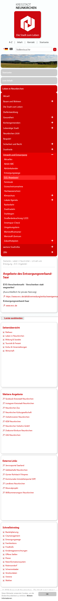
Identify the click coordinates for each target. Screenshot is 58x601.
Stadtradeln (9, 209)
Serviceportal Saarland (14, 465)
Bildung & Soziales (13, 340)
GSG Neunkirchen (12, 435)
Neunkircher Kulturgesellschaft (18, 412)
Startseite (44, 42)
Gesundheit (8, 117)
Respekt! (7, 139)
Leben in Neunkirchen (13, 88)
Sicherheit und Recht (12, 144)
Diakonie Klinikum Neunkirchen (18, 430)
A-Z (10, 42)
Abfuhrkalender (11, 168)
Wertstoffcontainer (12, 232)
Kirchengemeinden (11, 123)
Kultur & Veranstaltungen (16, 347)
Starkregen (9, 214)
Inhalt (20, 42)
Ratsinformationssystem (15, 562)
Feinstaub (8, 182)
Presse (8, 558)
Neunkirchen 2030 (11, 133)
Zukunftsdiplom (11, 241)
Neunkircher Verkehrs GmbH (17, 426)
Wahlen (8, 580)
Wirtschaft (9, 351)
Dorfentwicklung (10, 112)
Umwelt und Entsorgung (15, 155)
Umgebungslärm (11, 227)
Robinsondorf (11, 565)
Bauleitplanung (11, 532)
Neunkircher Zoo (12, 408)
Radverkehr (9, 204)
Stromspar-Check (12, 223)
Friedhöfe (9, 547)
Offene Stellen (11, 554)
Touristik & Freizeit (13, 343)
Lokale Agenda (11, 200)
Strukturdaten (11, 573)
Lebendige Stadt (11, 128)
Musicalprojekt (11, 488)
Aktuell (6, 96)
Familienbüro (11, 543)
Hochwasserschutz (12, 191)
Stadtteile (7, 149)
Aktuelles (8, 159)
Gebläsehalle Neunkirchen (16, 470)
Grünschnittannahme (13, 186)
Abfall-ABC (9, 164)
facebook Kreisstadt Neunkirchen (19, 399)
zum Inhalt (7, 80)
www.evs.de (11, 305)
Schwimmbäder (12, 569)
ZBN (5, 252)
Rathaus (8, 332)
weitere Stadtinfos (11, 247)
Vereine (8, 577)
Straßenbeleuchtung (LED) (16, 218)
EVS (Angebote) (11, 177)
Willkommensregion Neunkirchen (19, 493)
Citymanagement (12, 536)
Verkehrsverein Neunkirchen (17, 417)
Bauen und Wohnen (12, 101)
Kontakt (31, 42)
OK (47, 594)
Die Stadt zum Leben (13, 107)
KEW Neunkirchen (13, 421)
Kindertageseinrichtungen (16, 551)
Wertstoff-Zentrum (12, 236)
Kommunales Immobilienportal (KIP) (20, 479)
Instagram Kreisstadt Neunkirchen (19, 403)
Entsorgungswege (12, 173)
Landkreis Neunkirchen (15, 483)
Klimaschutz (9, 195)
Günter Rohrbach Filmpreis (16, 474)
